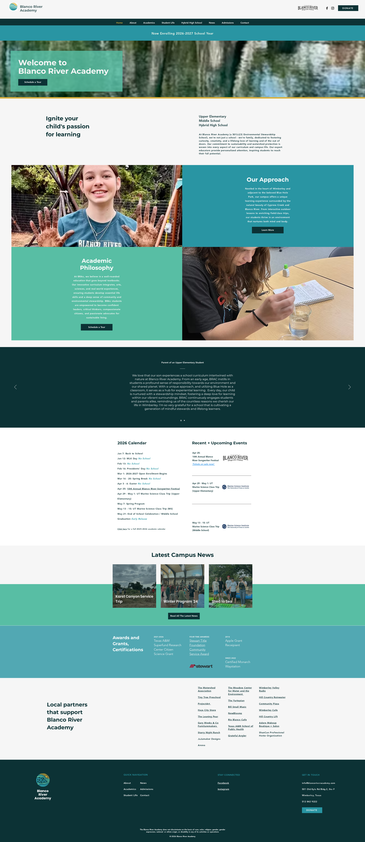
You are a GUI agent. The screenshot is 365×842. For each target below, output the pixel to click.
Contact (144, 795)
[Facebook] (327, 8)
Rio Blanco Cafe (237, 719)
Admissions (146, 789)
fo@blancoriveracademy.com (319, 783)
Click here (122, 529)
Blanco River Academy (31, 8)
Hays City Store (207, 710)
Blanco (43, 791)
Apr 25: (122, 488)
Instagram (223, 789)
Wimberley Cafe (268, 710)
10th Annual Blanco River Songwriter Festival (153, 488)
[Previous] (15, 387)
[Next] (349, 387)
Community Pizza (269, 703)
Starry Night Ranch (209, 732)
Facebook (223, 783)
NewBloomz (235, 713)
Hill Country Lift (268, 716)
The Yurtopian (236, 700)
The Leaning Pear (208, 716)
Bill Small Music (237, 706)
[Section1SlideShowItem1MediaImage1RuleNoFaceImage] (180, 420)
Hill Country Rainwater (272, 697)
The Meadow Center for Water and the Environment (240, 691)
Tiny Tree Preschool (209, 697)
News (143, 783)
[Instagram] (333, 8)
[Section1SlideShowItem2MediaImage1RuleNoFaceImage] (184, 420)
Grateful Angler (237, 735)
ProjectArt (204, 703)
